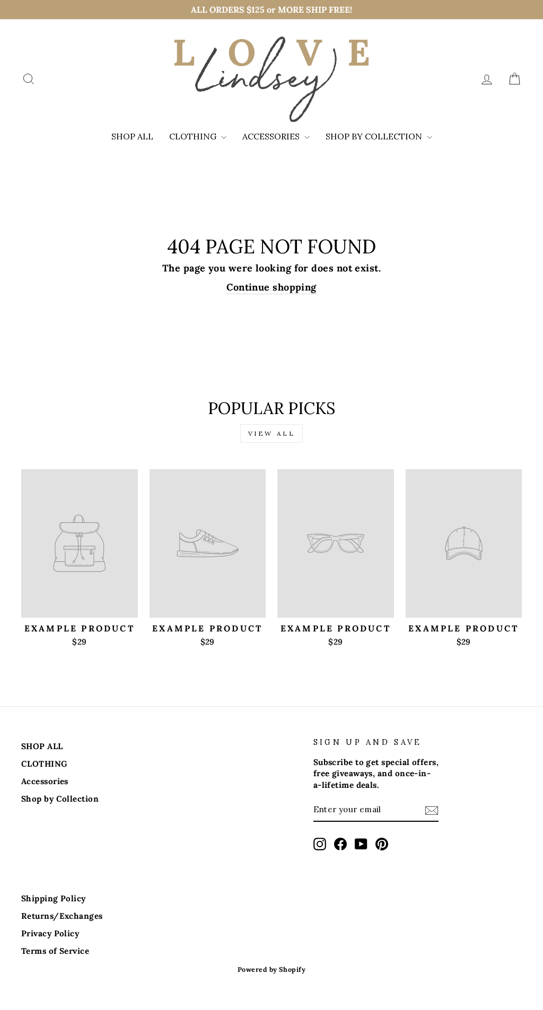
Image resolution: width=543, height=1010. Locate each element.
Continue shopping (271, 287)
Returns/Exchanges (62, 916)
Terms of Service (55, 951)
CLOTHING (193, 136)
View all (271, 433)
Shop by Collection (375, 136)
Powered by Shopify (271, 969)
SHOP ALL (132, 136)
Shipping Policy (53, 898)
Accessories (272, 136)
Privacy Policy (50, 933)
